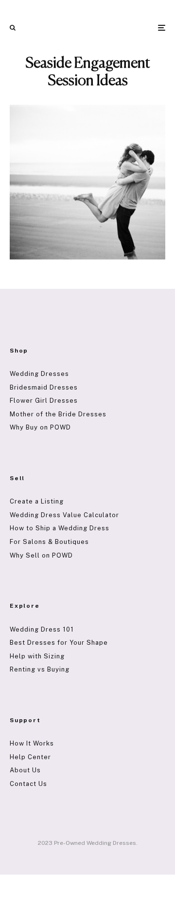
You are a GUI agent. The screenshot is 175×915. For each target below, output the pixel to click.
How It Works (32, 743)
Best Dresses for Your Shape (59, 642)
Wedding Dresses (39, 373)
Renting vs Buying (40, 669)
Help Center (30, 757)
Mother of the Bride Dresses (58, 414)
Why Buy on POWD (40, 427)
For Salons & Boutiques (49, 541)
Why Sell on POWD (41, 555)
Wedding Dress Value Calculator (64, 515)
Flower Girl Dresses (44, 400)
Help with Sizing (37, 656)
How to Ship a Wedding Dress (59, 528)
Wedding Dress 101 (42, 629)
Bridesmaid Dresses (44, 387)
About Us (25, 770)
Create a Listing (37, 501)
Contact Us (28, 783)
